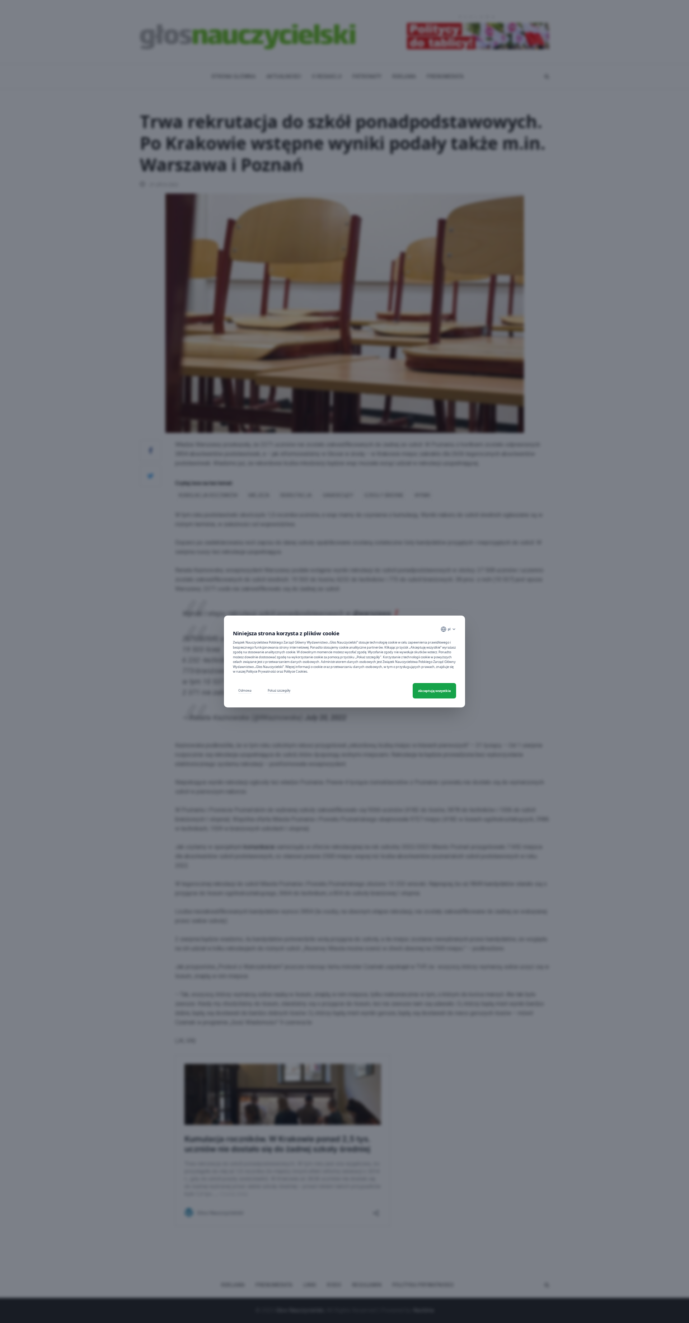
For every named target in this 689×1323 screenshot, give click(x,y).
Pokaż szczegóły (279, 690)
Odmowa (245, 690)
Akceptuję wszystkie (434, 690)
